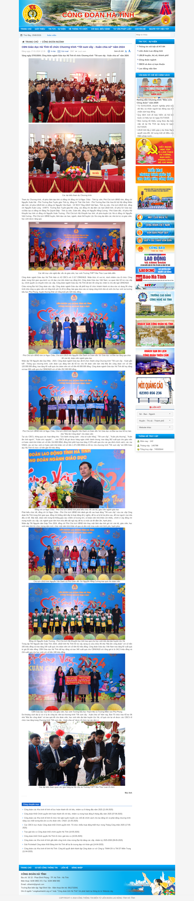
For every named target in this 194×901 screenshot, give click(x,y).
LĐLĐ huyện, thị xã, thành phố (154, 55)
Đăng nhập (77, 868)
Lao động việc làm (148, 68)
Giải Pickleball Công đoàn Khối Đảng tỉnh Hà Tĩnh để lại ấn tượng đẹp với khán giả (63, 844)
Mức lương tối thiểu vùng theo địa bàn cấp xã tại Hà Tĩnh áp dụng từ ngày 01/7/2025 (155, 124)
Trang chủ (31, 42)
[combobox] (155, 414)
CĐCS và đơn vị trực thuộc (152, 64)
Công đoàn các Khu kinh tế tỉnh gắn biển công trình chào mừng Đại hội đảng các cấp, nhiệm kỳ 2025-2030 (73, 840)
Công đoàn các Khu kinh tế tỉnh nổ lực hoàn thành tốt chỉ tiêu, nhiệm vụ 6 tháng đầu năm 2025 (68, 809)
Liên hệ (64, 868)
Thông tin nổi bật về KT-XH (152, 46)
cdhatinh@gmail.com (35, 884)
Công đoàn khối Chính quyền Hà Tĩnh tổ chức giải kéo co (53, 836)
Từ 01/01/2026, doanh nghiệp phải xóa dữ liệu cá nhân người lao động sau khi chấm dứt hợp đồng (155, 109)
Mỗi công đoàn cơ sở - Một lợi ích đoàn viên (116, 35)
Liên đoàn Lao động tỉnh (151, 51)
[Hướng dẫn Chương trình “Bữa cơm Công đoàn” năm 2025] (155, 88)
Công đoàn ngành (147, 60)
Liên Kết (156, 407)
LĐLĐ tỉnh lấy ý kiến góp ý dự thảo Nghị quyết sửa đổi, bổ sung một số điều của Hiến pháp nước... (155, 133)
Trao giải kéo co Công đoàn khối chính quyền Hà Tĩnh (51, 832)
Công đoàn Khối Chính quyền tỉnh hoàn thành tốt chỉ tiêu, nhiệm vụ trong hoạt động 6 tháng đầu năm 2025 (73, 814)
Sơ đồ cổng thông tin (46, 868)
